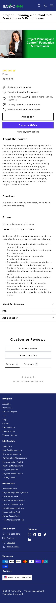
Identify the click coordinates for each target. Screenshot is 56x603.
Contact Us (7, 408)
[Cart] (45, 5)
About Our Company (13, 304)
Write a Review (29, 348)
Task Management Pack (13, 520)
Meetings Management (12, 466)
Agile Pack (7, 446)
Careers (5, 423)
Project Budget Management (15, 492)
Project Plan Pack (10, 496)
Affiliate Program (9, 412)
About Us (6, 404)
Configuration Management (14, 458)
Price (5, 74)
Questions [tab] (29, 364)
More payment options (28, 132)
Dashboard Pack (9, 488)
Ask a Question (29, 355)
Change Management (11, 454)
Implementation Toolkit (12, 462)
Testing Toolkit (9, 477)
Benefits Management (12, 450)
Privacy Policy (8, 431)
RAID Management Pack (13, 508)
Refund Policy (8, 427)
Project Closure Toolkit (12, 474)
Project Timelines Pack (12, 504)
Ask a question (10, 318)
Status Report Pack (11, 516)
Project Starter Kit (10, 470)
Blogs (4, 420)
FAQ (4, 311)
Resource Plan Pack (11, 512)
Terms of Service (9, 435)
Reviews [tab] (10, 364)
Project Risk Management (13, 500)
